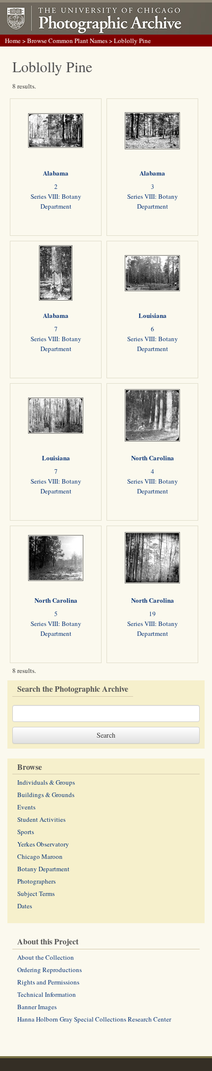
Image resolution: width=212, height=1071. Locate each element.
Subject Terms (36, 893)
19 (152, 613)
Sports (25, 831)
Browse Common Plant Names (67, 40)
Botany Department (43, 868)
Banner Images (37, 1006)
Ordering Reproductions (49, 969)
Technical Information (46, 994)
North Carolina (152, 457)
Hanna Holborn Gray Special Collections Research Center (94, 1019)
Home (13, 40)
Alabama (56, 173)
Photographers (36, 881)
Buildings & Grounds (45, 794)
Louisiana (153, 315)
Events (26, 807)
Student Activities (41, 819)
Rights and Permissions (48, 982)
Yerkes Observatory (43, 844)
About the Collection (45, 957)
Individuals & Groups (46, 782)
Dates (24, 905)
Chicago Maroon (40, 856)
